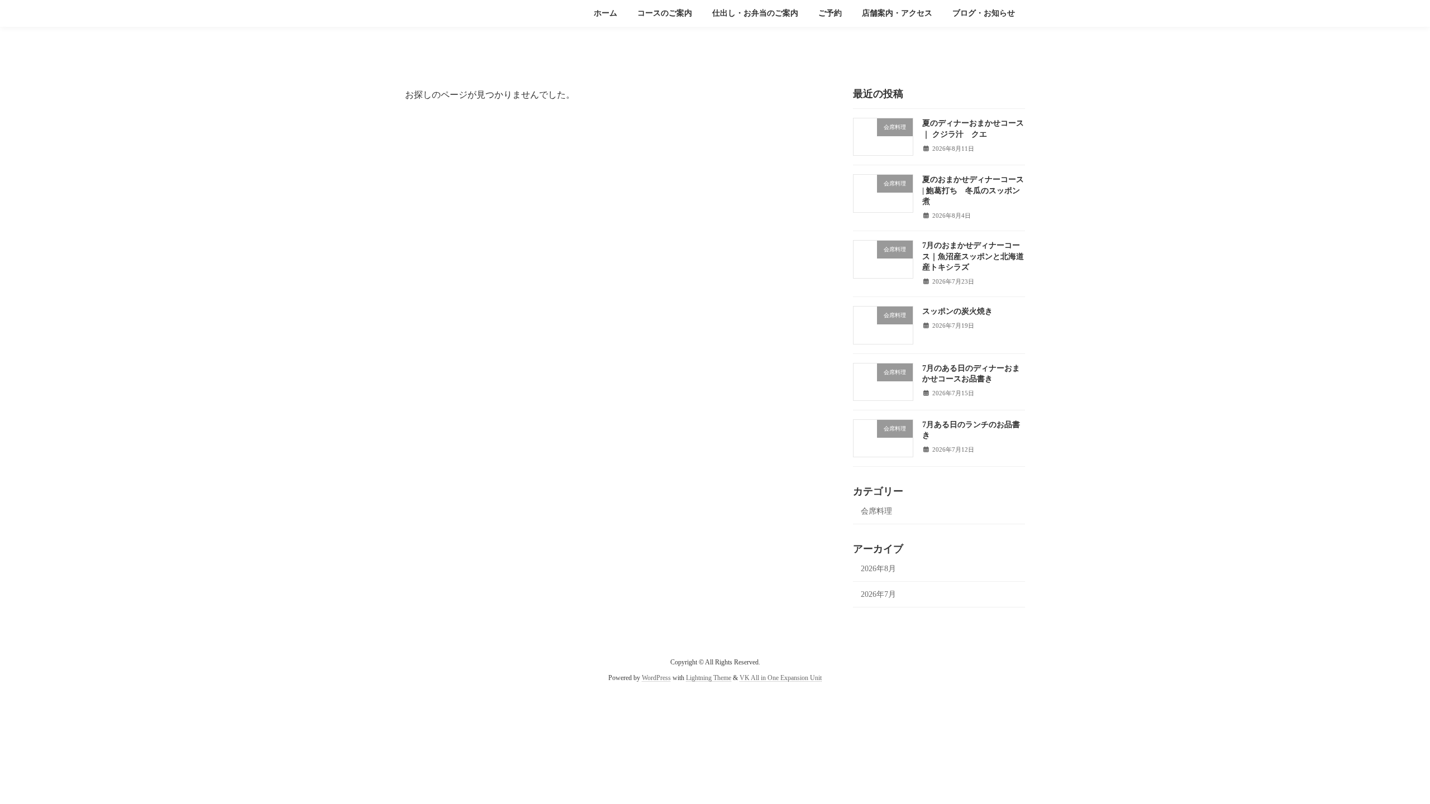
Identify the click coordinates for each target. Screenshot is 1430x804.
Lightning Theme (708, 678)
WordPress (656, 678)
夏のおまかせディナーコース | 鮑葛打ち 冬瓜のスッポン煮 (973, 190)
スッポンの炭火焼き (957, 311)
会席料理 (876, 511)
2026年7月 (878, 594)
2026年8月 (878, 568)
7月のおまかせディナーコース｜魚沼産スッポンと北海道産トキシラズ (973, 256)
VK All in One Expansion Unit (781, 678)
